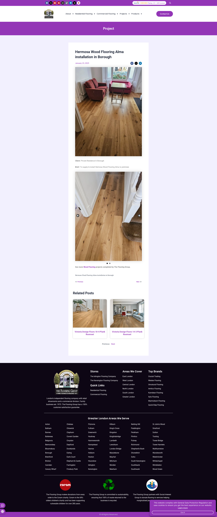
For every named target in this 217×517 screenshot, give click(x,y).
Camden (48, 465)
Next (139, 215)
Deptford (70, 445)
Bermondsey (50, 445)
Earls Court (71, 457)
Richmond (135, 445)
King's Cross (114, 428)
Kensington (92, 469)
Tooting (156, 436)
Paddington (135, 428)
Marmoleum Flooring (156, 401)
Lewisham (114, 445)
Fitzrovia (91, 424)
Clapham (70, 432)
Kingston (113, 432)
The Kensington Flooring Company (104, 380)
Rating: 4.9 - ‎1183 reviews (156, 3)
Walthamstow (158, 449)
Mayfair (113, 457)
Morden (113, 465)
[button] (131, 63)
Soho (133, 457)
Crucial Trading (154, 376)
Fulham (91, 428)
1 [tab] (107, 263)
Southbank (135, 465)
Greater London (129, 397)
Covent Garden (72, 436)
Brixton (48, 461)
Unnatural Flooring (155, 384)
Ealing (69, 453)
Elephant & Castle (74, 461)
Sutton (155, 432)
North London (128, 389)
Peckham (135, 432)
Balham (48, 428)
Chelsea (70, 424)
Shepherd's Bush (137, 449)
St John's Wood (159, 424)
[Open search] (170, 3)
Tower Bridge (158, 440)
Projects (123, 13)
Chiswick (70, 428)
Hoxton (91, 457)
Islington (91, 465)
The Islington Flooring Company (103, 376)
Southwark (135, 469)
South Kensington (138, 461)
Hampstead (92, 445)
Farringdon (71, 465)
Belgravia (49, 440)
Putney (134, 440)
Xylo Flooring (153, 397)
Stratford (156, 428)
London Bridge (115, 449)
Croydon (70, 440)
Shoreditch (135, 453)
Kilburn (112, 424)
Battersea (49, 436)
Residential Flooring (83, 13)
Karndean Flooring (155, 393)
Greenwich (92, 432)
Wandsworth (158, 453)
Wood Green (157, 469)
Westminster (158, 457)
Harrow (91, 449)
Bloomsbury (50, 449)
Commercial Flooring (106, 13)
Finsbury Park (72, 469)
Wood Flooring (89, 267)
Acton (47, 424)
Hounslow (92, 461)
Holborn (91, 453)
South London (128, 393)
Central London (129, 384)
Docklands (71, 449)
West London (128, 380)
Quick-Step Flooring (156, 405)
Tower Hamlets (159, 445)
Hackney (91, 436)
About (68, 13)
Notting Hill (135, 424)
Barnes (48, 432)
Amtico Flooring (154, 389)
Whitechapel (157, 461)
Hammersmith (94, 440)
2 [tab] (109, 263)
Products (135, 13)
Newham (113, 469)
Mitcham (113, 461)
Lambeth (113, 440)
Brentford (49, 457)
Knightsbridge (115, 436)
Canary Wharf (50, 469)
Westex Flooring (154, 380)
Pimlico (134, 436)
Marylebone (114, 453)
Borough (48, 453)
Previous (78, 215)
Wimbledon (157, 465)
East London (128, 376)
